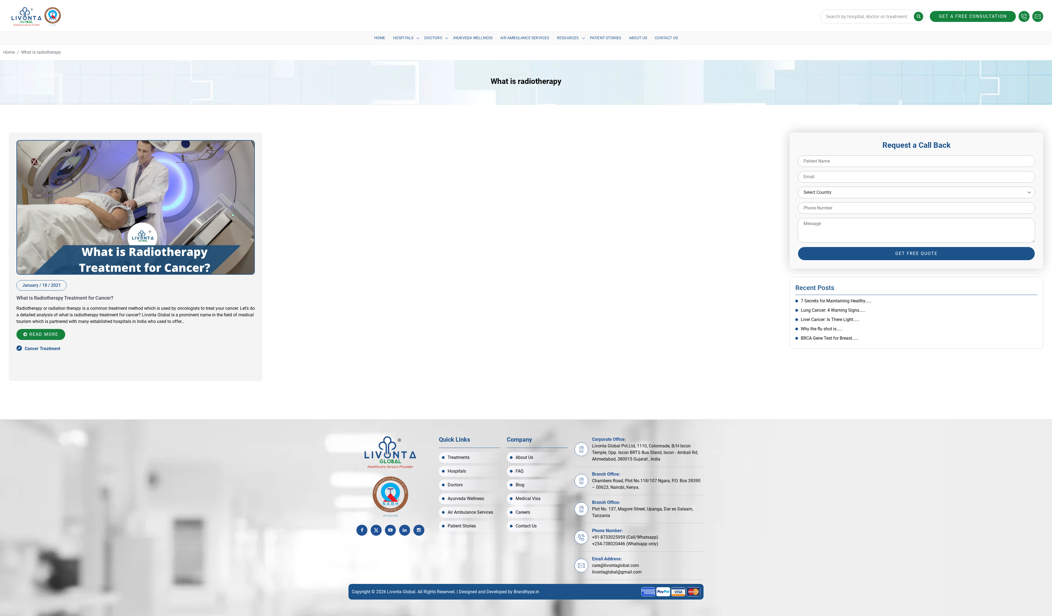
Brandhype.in (526, 591)
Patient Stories (605, 38)
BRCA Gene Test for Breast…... (829, 338)
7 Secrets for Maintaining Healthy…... (836, 300)
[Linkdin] (404, 530)
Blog (520, 484)
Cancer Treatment (42, 348)
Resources (568, 38)
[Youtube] (390, 530)
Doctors (433, 38)
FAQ (520, 471)
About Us (638, 38)
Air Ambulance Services (524, 38)
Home (379, 38)
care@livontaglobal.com (615, 565)
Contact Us (666, 38)
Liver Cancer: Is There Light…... (830, 319)
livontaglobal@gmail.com (617, 572)
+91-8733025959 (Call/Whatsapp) (625, 537)
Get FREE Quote (916, 253)
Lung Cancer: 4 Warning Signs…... (833, 310)
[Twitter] (376, 530)
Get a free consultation (973, 16)
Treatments (459, 457)
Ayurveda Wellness (473, 38)
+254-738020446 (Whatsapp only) (625, 543)
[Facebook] (361, 530)
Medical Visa (528, 498)
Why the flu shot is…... (822, 328)
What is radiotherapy (41, 52)
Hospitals (403, 38)
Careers (523, 512)
